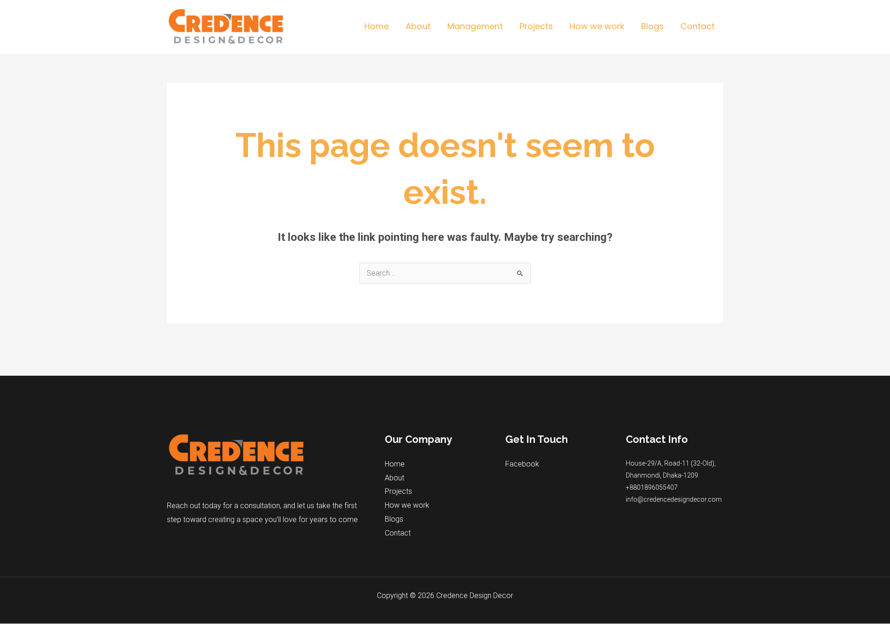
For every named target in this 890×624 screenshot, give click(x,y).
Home (395, 464)
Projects (398, 491)
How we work (407, 505)
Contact (398, 533)
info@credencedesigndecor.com (674, 499)
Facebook (522, 464)
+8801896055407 (652, 487)
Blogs (394, 519)
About (394, 477)
